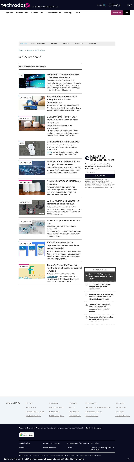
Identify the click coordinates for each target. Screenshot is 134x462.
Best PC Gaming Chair (56, 416)
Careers (69, 448)
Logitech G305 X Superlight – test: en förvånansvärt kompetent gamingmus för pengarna (100, 308)
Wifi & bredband (40, 50)
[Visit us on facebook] (110, 5)
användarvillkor (89, 181)
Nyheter (9, 13)
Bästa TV (66, 44)
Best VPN (29, 403)
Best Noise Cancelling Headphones (98, 407)
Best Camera (119, 403)
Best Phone (73, 403)
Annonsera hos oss (49, 448)
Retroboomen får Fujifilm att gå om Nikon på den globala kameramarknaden (101, 319)
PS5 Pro (54, 44)
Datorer (21, 50)
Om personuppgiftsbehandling (78, 443)
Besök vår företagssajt (94, 428)
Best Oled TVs (74, 412)
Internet (29, 50)
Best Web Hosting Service (35, 412)
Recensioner (22, 13)
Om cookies (95, 443)
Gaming (67, 13)
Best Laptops (53, 403)
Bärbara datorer (54, 13)
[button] (130, 5)
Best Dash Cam (120, 407)
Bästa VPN (79, 44)
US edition (49, 459)
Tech (21, 76)
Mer (77, 13)
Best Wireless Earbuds (94, 412)
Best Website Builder (33, 416)
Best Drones (119, 412)
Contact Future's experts (51, 443)
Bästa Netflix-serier (38, 44)
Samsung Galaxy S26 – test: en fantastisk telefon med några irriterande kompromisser (101, 297)
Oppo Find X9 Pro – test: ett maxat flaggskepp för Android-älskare (101, 276)
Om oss (21, 448)
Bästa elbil (92, 44)
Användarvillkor (24, 443)
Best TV (71, 407)
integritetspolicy (89, 182)
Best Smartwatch (75, 416)
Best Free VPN (31, 407)
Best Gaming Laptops (56, 407)
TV (42, 13)
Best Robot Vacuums (122, 416)
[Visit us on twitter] (113, 5)
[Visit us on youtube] (116, 5)
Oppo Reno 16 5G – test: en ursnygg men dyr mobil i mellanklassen (99, 286)
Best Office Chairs (92, 416)
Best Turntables (91, 403)
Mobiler (34, 13)
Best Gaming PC (54, 412)
